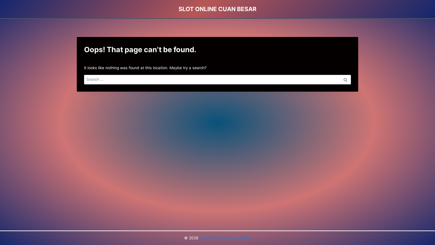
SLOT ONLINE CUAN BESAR (225, 238)
